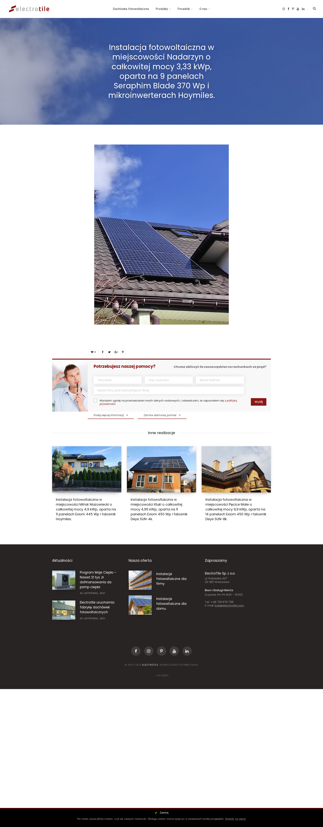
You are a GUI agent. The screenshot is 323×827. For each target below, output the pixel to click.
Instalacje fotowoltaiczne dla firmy (171, 579)
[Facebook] (136, 651)
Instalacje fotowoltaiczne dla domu (171, 604)
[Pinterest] (58, 171)
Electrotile (150, 665)
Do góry (162, 675)
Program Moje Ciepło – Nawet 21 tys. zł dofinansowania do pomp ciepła (98, 579)
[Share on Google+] (116, 352)
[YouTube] (174, 651)
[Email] (58, 190)
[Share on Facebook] (58, 151)
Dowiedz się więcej (235, 818)
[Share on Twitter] (58, 161)
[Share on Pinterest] (123, 352)
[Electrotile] (30, 9)
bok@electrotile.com (229, 605)
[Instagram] (148, 651)
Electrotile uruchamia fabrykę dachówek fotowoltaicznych (97, 607)
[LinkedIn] (58, 181)
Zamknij (164, 812)
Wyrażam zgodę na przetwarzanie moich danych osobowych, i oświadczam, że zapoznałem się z (168, 402)
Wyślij (259, 402)
